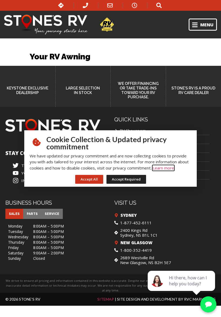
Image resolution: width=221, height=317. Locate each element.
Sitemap (105, 299)
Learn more (163, 168)
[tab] (14, 214)
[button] (203, 25)
